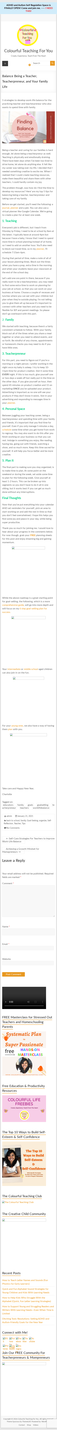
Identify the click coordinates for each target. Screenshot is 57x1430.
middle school (31, 669)
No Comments (13, 828)
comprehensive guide (13, 605)
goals (30, 805)
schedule (7, 430)
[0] (27, 66)
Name (6, 926)
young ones (17, 726)
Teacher (17, 824)
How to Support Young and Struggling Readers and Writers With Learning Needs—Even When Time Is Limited (28, 1310)
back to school (13, 821)
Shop (29, 1425)
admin (9, 816)
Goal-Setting (32, 821)
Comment (8, 883)
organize (42, 821)
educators (8, 805)
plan (10, 729)
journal (5, 208)
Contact (22, 1425)
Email (5, 944)
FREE (33, 535)
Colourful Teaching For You (28, 51)
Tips (23, 824)
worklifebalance (41, 808)
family (20, 805)
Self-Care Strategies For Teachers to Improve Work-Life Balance (28, 840)
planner (15, 208)
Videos (35, 1425)
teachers (24, 808)
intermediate (14, 669)
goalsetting (42, 805)
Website (6, 959)
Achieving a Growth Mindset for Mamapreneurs (20, 850)
